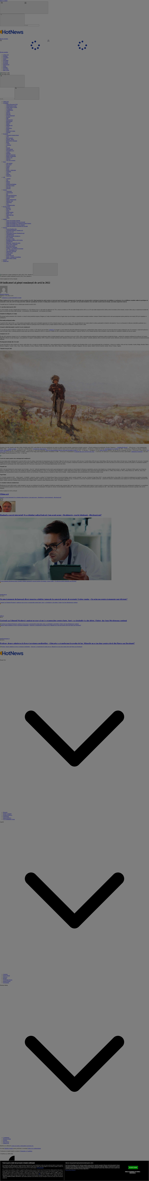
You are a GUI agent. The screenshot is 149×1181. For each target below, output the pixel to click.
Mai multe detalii (40, 1167)
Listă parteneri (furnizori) (70, 1170)
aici (39, 1173)
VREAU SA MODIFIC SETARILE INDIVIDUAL (132, 1172)
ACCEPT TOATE (133, 1167)
